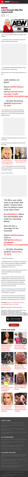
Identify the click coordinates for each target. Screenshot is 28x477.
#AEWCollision (17, 87)
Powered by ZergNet (23, 329)
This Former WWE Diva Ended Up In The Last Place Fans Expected (7, 408)
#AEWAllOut (12, 214)
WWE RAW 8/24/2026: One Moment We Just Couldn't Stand (6, 368)
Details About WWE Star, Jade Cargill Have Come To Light (20, 346)
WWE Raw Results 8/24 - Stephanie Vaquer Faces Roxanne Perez (6, 347)
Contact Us (21, 472)
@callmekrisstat (15, 92)
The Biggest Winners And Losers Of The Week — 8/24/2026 (7, 388)
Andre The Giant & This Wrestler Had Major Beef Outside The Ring (20, 408)
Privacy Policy (7, 472)
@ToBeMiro (9, 242)
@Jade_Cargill (11, 94)
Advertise (14, 472)
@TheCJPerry (14, 240)
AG (8, 14)
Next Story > (14, 325)
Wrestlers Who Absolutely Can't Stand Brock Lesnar (20, 367)
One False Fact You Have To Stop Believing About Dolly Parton (7, 162)
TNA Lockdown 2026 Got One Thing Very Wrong (21, 387)
